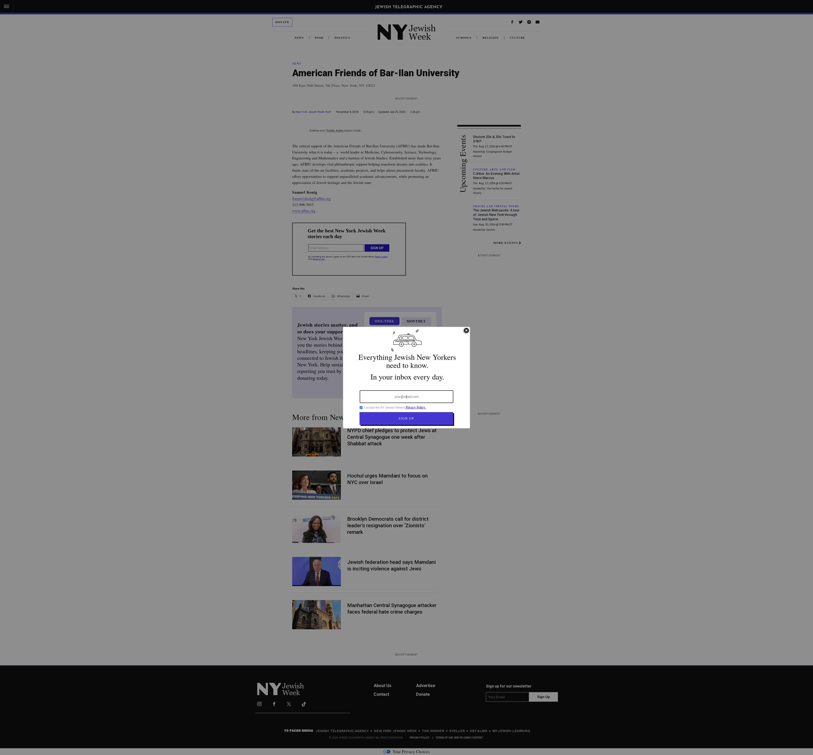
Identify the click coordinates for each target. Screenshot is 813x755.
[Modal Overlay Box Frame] (406, 377)
